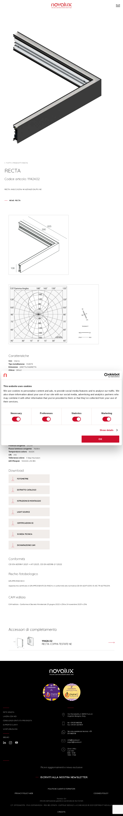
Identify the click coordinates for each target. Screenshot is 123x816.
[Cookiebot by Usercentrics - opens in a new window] (106, 375)
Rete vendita (8, 712)
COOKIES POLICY (101, 793)
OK (100, 439)
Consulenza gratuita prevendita (17, 721)
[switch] (46, 419)
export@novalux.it (74, 742)
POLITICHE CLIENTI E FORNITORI (61, 789)
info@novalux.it (74, 740)
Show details (106, 430)
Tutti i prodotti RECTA (17, 163)
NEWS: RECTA (15, 200)
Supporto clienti (10, 725)
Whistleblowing (10, 729)
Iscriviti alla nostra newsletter (63, 777)
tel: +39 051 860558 (75, 723)
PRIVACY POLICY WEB (24, 793)
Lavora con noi (9, 716)
